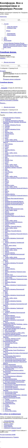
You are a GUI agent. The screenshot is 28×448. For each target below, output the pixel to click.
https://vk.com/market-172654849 (9, 100)
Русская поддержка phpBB (7, 434)
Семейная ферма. (8, 52)
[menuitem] (11, 26)
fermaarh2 (3, 71)
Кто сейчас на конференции (10, 414)
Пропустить (3, 16)
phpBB (13, 430)
